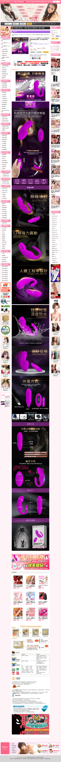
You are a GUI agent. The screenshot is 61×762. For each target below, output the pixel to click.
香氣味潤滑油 (4, 139)
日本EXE (53, 228)
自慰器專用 (3, 145)
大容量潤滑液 (4, 149)
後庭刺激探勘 (4, 207)
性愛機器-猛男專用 (5, 126)
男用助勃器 (3, 108)
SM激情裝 (3, 196)
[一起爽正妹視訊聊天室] (5, 363)
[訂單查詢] (5, 302)
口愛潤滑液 (3, 141)
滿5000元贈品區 (4, 276)
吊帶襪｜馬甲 (4, 242)
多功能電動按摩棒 (5, 65)
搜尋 (30, 23)
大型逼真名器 (4, 98)
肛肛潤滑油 (3, 156)
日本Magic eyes (54, 222)
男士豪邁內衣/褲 (4, 257)
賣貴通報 (41, 693)
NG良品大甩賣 (4, 49)
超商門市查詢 (39, 673)
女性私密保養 (4, 211)
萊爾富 (23, 668)
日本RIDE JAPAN (54, 236)
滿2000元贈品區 (4, 270)
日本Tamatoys (54, 224)
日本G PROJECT (54, 216)
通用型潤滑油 (4, 135)
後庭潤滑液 (3, 147)
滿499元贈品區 (4, 268)
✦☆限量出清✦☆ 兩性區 (5, 47)
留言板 (36, 16)
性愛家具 (3, 130)
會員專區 (14, 752)
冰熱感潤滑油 (4, 137)
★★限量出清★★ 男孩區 (5, 40)
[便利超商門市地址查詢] (5, 295)
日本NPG (53, 214)
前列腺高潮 (3, 166)
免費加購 (20, 6)
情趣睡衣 (3, 238)
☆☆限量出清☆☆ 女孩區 (5, 43)
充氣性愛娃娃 (4, 102)
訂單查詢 (41, 6)
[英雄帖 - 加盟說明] (5, 310)
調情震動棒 (3, 71)
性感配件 (3, 246)
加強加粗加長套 (4, 118)
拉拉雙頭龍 (3, 164)
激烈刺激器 (3, 154)
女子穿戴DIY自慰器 (5, 183)
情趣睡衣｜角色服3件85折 (5, 58)
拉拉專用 (3, 168)
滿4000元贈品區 (4, 274)
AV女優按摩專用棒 (5, 173)
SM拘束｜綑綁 (4, 190)
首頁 (17, 1)
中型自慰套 (3, 96)
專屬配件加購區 (4, 51)
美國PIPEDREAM (54, 250)
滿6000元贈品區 (4, 278)
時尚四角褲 (3, 259)
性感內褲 (3, 248)
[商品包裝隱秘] (5, 319)
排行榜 (22, 13)
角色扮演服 (3, 244)
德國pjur (53, 254)
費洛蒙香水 (3, 205)
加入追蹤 (39, 52)
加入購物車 (46, 52)
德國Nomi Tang (54, 252)
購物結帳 (22, 1)
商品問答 (32, 52)
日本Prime (53, 242)
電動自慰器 (3, 106)
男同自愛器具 (4, 160)
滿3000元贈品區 (4, 272)
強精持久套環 (4, 116)
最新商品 (21, 10)
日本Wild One (54, 232)
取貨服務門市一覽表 (29, 672)
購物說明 (27, 1)
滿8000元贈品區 (4, 280)
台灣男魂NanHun (54, 262)
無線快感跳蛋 (4, 85)
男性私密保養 (4, 213)
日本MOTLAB (54, 244)
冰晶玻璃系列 (4, 215)
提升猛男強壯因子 (5, 120)
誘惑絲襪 (3, 240)
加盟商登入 (14, 750)
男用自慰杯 (3, 92)
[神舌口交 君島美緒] (55, 310)
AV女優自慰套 (4, 100)
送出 (53, 38)
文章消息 (37, 13)
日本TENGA (53, 220)
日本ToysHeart (54, 218)
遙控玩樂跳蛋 (4, 87)
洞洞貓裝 (3, 236)
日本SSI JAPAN (54, 234)
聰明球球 (3, 77)
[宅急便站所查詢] (5, 306)
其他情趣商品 (4, 217)
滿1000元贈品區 (4, 266)
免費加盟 (33, 1)
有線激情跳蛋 (4, 83)
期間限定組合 (4, 55)
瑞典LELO (53, 256)
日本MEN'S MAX (54, 238)
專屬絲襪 (3, 255)
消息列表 (14, 747)
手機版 (50, 1)
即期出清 (3, 60)
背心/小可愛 (3, 228)
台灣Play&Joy (54, 258)
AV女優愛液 (3, 143)
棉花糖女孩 (3, 230)
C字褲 (2, 232)
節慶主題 (3, 234)
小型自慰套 (3, 94)
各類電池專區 (4, 222)
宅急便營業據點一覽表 (40, 663)
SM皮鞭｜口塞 (4, 192)
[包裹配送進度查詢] (5, 287)
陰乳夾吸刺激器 (4, 73)
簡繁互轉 (39, 1)
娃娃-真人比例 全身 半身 (5, 111)
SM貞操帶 (3, 194)
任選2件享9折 (4, 53)
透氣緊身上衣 (4, 261)
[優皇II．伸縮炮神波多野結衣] (55, 273)
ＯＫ (22, 667)
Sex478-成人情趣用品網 (5, 2)
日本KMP (53, 240)
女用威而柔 (3, 75)
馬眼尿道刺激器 (4, 162)
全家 (22, 666)
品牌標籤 (25, 16)
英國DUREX (53, 246)
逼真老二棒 (3, 67)
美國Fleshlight (54, 248)
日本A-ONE (53, 226)
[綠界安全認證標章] (5, 330)
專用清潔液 (3, 209)
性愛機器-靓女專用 (5, 128)
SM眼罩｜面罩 (4, 188)
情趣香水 (3, 203)
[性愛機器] (55, 290)
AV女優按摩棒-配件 (5, 175)
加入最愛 (45, 1)
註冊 (57, 38)
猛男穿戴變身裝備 (5, 181)
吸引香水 (3, 158)
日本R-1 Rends (54, 230)
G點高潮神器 (4, 69)
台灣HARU (53, 260)
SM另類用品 (3, 198)
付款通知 (39, 10)
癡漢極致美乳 (4, 104)
